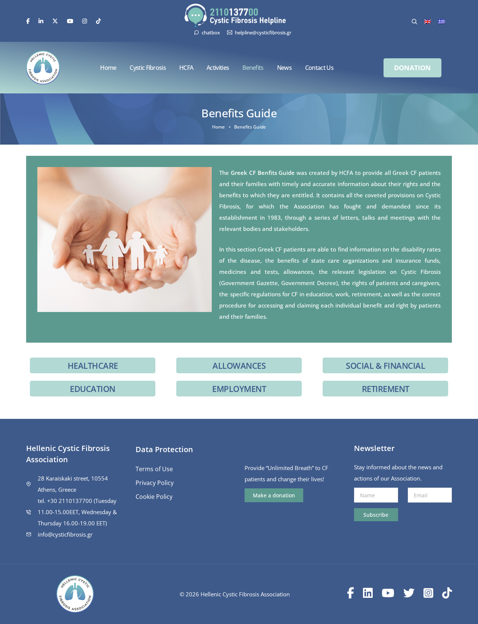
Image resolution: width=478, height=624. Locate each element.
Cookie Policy (154, 496)
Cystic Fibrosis (148, 68)
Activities (218, 68)
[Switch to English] (427, 21)
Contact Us (319, 68)
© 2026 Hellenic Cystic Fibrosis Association (235, 594)
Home (108, 68)
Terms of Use (154, 469)
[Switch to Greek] (442, 21)
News (284, 68)
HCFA (186, 68)
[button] (412, 67)
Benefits (252, 68)
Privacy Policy (155, 483)
